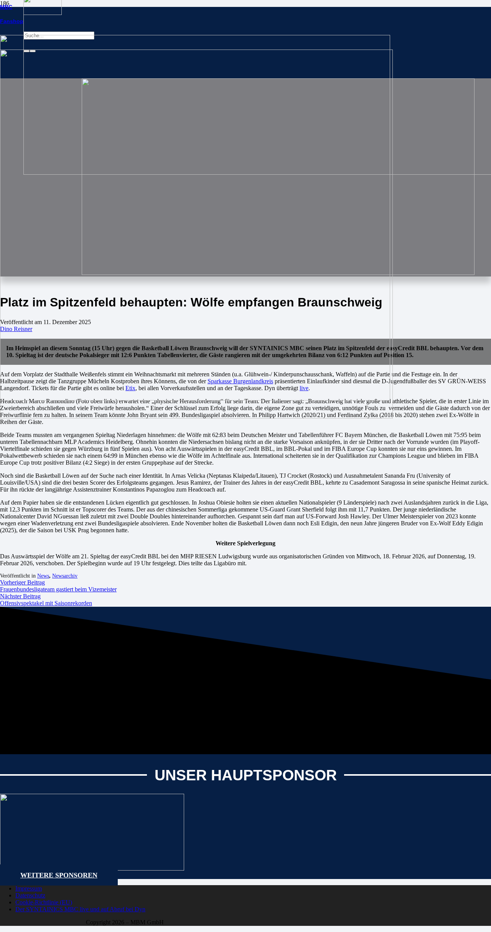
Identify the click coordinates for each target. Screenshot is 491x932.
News (43, 576)
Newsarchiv (64, 576)
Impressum (28, 888)
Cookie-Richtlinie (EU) (43, 902)
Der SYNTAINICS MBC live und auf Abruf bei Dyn (80, 909)
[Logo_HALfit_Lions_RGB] (196, 416)
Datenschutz (30, 895)
